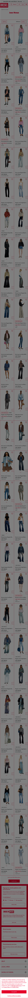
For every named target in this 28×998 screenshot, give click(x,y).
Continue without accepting (14, 995)
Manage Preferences (16, 985)
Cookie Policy (15, 987)
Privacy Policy (6, 987)
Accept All (14, 991)
